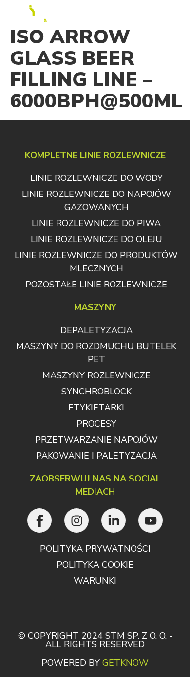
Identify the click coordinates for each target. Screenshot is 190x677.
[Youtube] (150, 520)
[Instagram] (76, 520)
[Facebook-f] (39, 520)
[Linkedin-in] (113, 520)
